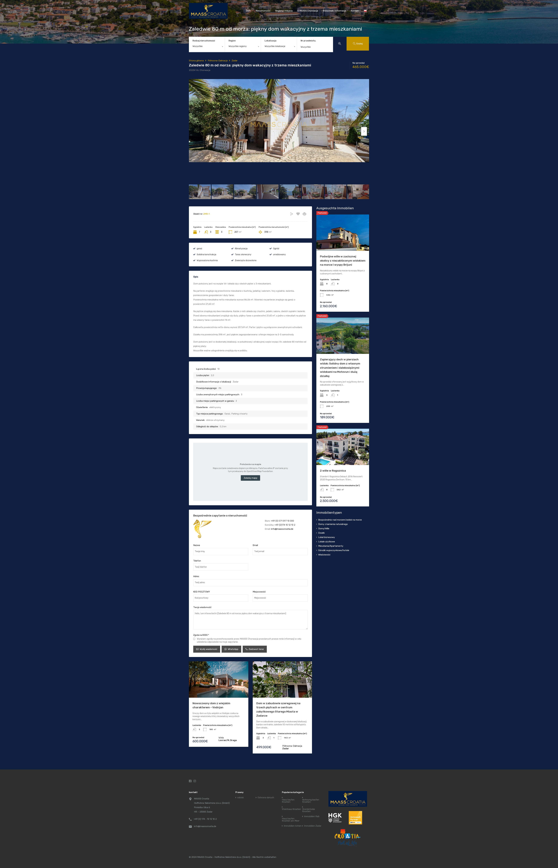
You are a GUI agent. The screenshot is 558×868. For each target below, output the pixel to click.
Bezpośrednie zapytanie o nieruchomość (220, 515)
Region (232, 41)
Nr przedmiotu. (308, 41)
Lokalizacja (270, 41)
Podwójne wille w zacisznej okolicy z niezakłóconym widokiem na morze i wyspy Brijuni (342, 260)
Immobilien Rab (311, 816)
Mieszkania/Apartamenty (330, 546)
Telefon (197, 560)
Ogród (276, 248)
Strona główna (196, 60)
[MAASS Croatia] (208, 17)
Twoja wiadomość (202, 607)
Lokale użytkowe (326, 541)
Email (255, 545)
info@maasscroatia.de (282, 529)
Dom (248, 10)
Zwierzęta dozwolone (245, 260)
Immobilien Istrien (293, 826)
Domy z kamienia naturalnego (333, 524)
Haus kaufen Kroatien (288, 801)
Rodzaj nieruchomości (204, 41)
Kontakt (355, 10)
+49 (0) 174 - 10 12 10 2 (205, 819)
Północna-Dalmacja (218, 60)
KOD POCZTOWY (201, 591)
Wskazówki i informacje (334, 10)
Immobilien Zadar (312, 826)
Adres (196, 576)
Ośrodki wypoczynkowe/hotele (333, 550)
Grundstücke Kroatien (308, 810)
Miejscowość (259, 591)
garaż (199, 248)
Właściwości (324, 554)
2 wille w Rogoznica (333, 470)
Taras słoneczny (243, 254)
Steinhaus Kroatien (291, 809)
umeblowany (279, 254)
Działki (321, 533)
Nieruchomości (263, 10)
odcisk (240, 798)
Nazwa (196, 545)
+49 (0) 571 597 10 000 (282, 521)
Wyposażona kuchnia (207, 260)
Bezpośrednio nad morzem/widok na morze (340, 520)
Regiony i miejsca (284, 10)
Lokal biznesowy (326, 537)
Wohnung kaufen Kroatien (310, 801)
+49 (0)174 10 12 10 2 (284, 525)
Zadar (234, 60)
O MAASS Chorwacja (307, 10)
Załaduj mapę (250, 478)
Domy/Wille (323, 528)
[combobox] (207, 46)
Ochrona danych (266, 798)
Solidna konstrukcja (206, 254)
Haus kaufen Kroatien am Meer (290, 820)
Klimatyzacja (241, 248)
